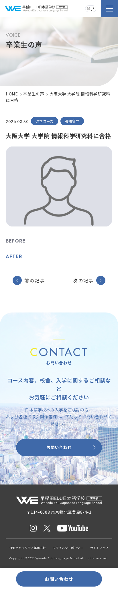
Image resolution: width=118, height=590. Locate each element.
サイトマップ (99, 548)
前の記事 (34, 280)
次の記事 (83, 280)
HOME (12, 94)
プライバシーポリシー (68, 548)
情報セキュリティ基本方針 (28, 548)
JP (93, 8)
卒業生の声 (33, 94)
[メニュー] (109, 8)
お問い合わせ (59, 447)
